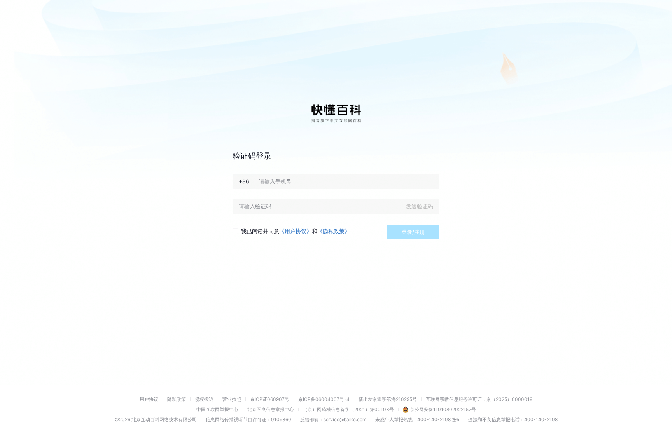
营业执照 (231, 399)
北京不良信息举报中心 (270, 409)
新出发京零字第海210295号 (388, 399)
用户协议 (149, 399)
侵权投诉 (204, 399)
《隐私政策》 (333, 231)
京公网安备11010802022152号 (443, 409)
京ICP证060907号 (269, 399)
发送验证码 (419, 206)
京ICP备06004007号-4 (324, 399)
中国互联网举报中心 (217, 409)
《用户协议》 (295, 231)
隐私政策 (176, 399)
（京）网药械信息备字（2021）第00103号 (348, 409)
